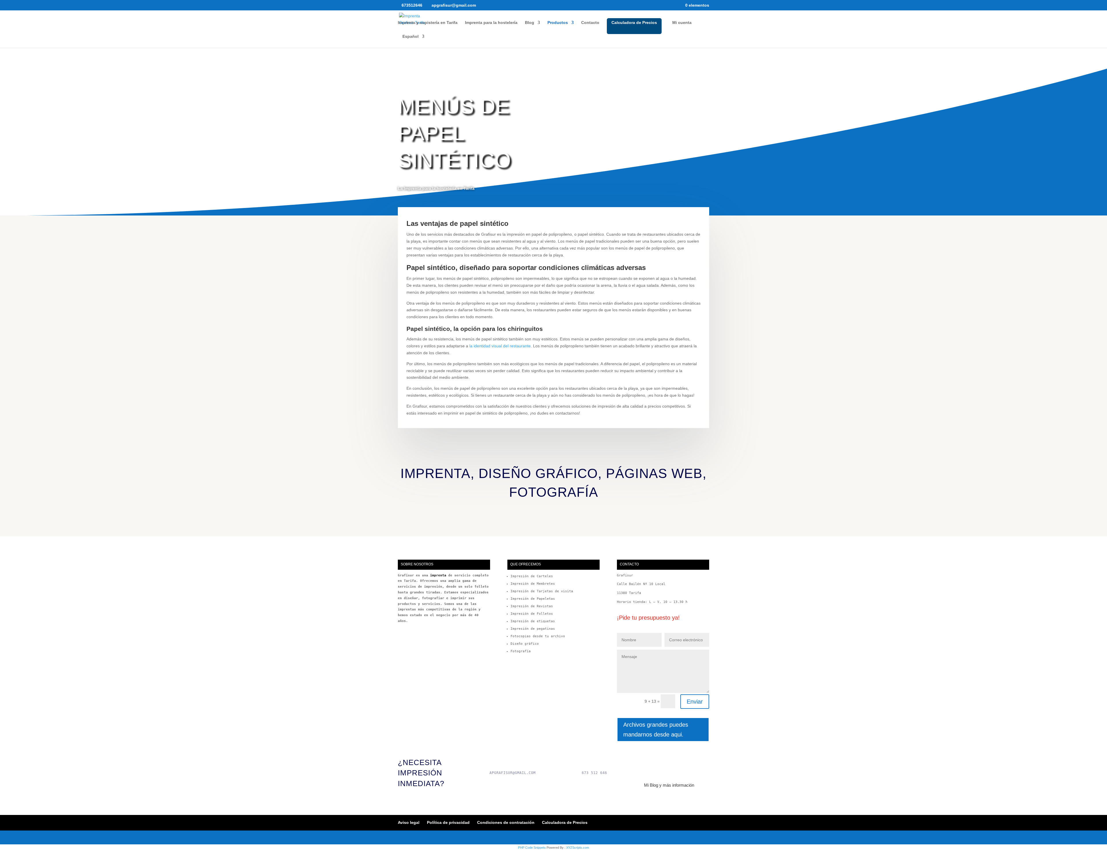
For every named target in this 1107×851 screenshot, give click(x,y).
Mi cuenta (682, 22)
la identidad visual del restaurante (500, 346)
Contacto (590, 22)
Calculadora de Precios (634, 22)
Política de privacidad (448, 822)
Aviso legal (408, 822)
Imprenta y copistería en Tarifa (428, 22)
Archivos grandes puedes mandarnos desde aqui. (655, 729)
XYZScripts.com (577, 847)
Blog (529, 22)
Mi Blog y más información (669, 785)
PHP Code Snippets (532, 847)
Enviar (695, 701)
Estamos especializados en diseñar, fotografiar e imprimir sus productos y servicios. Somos (443, 598)
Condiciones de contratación (505, 822)
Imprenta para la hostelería (491, 22)
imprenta (438, 575)
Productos (557, 22)
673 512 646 (594, 773)
